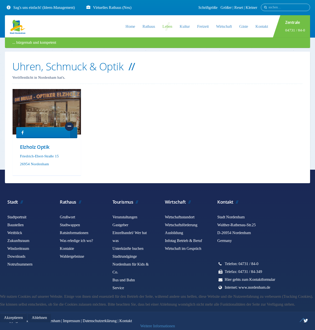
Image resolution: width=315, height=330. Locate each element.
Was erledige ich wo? (76, 241)
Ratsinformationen (74, 233)
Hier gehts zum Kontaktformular (250, 279)
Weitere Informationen (157, 326)
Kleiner (251, 7)
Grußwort (67, 217)
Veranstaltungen (124, 217)
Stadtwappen (70, 225)
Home (130, 26)
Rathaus (148, 26)
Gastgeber (120, 225)
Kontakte (67, 248)
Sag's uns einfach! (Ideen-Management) (44, 7)
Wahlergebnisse (72, 256)
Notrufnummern (19, 264)
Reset (239, 7)
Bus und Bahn (123, 280)
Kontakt (261, 26)
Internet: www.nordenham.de (247, 287)
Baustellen (15, 225)
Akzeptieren (13, 317)
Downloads (16, 256)
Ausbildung (174, 233)
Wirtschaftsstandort (179, 217)
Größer (226, 7)
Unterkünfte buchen (127, 248)
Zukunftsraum (18, 241)
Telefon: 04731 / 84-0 (241, 264)
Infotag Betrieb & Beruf (183, 241)
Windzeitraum (18, 248)
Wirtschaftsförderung (181, 225)
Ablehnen (39, 317)
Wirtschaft (224, 26)
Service (118, 288)
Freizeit (203, 26)
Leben (167, 26)
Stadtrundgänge (124, 256)
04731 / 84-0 (295, 30)
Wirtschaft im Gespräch (183, 248)
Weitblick (14, 233)
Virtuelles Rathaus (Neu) (112, 7)
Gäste (243, 26)
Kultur (185, 26)
